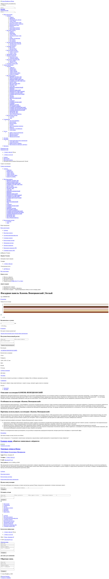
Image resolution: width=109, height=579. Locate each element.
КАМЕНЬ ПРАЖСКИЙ (15, 102)
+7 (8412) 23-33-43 (8, 154)
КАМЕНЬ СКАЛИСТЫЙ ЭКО (17, 80)
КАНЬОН (12, 100)
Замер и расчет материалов (16, 132)
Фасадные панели (11, 30)
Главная (6, 157)
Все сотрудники (5, 271)
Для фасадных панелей (15, 43)
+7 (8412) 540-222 (8, 152)
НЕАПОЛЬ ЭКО (13, 112)
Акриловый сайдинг (14, 27)
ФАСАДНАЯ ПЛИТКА (15, 114)
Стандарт (11, 116)
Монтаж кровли (13, 135)
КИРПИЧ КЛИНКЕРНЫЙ (16, 87)
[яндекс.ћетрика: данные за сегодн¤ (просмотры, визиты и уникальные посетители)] (5, 576)
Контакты (6, 146)
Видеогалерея (12, 123)
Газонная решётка (14, 58)
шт (15, 323)
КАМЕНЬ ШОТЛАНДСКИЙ (16, 94)
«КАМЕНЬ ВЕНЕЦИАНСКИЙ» (9, 350)
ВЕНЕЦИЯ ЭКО (13, 111)
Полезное (6, 139)
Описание (6, 388)
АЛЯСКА (12, 67)
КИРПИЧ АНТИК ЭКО (15, 76)
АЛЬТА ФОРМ (13, 71)
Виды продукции (8, 14)
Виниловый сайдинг (14, 29)
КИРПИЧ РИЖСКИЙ (15, 90)
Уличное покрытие (11, 55)
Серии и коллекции (8, 65)
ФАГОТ (11, 95)
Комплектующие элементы (16, 23)
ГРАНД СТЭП (13, 62)
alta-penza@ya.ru (8, 539)
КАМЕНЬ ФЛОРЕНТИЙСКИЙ (17, 107)
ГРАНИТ (11, 96)
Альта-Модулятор (13, 142)
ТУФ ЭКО (12, 86)
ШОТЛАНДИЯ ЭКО (14, 83)
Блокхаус (11, 26)
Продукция (6, 158)
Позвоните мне (4, 10)
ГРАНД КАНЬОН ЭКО (15, 78)
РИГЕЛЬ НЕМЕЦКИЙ (15, 98)
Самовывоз (3, 380)
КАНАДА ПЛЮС (14, 74)
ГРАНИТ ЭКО (13, 84)
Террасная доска (13, 57)
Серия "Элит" (13, 53)
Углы (10, 37)
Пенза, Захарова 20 (9, 537)
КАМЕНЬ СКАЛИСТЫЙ (16, 92)
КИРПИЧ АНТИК (14, 104)
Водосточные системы (6, 476)
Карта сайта (7, 511)
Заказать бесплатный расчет (8, 333)
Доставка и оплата (8, 507)
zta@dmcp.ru (7, 268)
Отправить (3, 489)
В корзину (3, 328)
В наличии (3, 299)
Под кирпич (12, 41)
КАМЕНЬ (12, 103)
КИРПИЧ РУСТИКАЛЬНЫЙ (17, 91)
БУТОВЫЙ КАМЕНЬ (15, 106)
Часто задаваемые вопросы (16, 126)
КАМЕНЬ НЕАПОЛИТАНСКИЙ (18, 108)
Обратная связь (4, 542)
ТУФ (10, 99)
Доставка (6, 138)
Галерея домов (6, 441)
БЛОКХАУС (12, 69)
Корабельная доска (14, 25)
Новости (11, 127)
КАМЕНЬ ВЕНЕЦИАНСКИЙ (17, 110)
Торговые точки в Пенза (10, 449)
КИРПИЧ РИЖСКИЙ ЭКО (16, 79)
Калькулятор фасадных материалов (18, 140)
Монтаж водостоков (14, 136)
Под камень (12, 39)
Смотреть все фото (5, 445)
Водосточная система (12, 50)
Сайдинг (9, 15)
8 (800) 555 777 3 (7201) (17, 281)
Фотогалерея (12, 122)
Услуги (5, 131)
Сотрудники (12, 130)
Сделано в (6, 577)
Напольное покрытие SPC (13, 59)
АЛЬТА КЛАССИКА (14, 73)
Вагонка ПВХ (13, 49)
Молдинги (12, 47)
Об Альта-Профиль (14, 120)
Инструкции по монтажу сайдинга (18, 144)
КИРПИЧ (11, 88)
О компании (7, 119)
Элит (10, 118)
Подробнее (3, 433)
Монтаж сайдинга (14, 134)
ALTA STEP (12, 61)
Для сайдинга (12, 45)
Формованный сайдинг (15, 19)
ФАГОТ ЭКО (12, 82)
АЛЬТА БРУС (13, 70)
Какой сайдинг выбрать (15, 143)
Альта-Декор (12, 21)
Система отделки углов (15, 22)
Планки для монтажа (14, 38)
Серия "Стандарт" (14, 51)
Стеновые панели (11, 46)
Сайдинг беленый (5, 370)
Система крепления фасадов (14, 42)
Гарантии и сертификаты (15, 128)
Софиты (11, 17)
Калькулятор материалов (21, 333)
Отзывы (11, 124)
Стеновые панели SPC (12, 63)
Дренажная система (11, 54)
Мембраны (12, 18)
